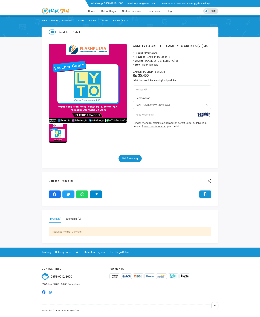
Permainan (67, 20)
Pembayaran (143, 98)
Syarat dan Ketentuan (154, 126)
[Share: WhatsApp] (82, 194)
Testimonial (153, 11)
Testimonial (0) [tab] (72, 218)
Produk (54, 20)
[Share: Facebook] (55, 194)
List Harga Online (120, 252)
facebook (43, 292)
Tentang (46, 252)
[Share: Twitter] (68, 194)
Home (91, 11)
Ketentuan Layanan (95, 252)
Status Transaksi (131, 11)
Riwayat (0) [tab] (55, 218)
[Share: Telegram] (96, 194)
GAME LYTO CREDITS (86, 20)
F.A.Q (77, 252)
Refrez (75, 310)
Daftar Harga (108, 11)
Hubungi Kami (63, 252)
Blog (169, 11)
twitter (50, 292)
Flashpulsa (47, 310)
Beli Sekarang (130, 158)
